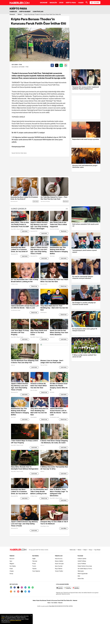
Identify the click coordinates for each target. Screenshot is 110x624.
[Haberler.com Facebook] (14, 587)
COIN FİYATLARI (38, 11)
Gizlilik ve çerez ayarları (43, 606)
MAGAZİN (53, 3)
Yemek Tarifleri (59, 571)
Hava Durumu (58, 558)
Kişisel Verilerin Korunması (85, 566)
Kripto (11, 568)
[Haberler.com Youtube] (18, 591)
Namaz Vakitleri (59, 561)
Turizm (34, 566)
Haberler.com (58, 555)
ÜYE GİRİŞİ (96, 2)
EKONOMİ (43, 3)
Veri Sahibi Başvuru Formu (85, 568)
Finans (34, 563)
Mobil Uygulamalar (83, 573)
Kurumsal (80, 555)
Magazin (12, 563)
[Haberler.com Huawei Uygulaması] (76, 588)
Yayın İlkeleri (97, 549)
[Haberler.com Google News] (11, 587)
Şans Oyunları (58, 566)
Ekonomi (12, 558)
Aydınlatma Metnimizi (15, 620)
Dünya (11, 573)
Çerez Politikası (82, 563)
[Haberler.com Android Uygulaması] (68, 588)
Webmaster (81, 571)
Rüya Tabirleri (58, 568)
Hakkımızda (72, 549)
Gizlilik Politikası (82, 561)
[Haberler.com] (18, 550)
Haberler (12, 555)
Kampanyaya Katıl (18, 146)
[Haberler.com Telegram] (25, 591)
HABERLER (13, 11)
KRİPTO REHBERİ (24, 11)
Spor (11, 561)
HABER (81, 3)
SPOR (61, 3)
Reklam (79, 549)
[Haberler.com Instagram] (21, 587)
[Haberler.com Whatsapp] (29, 587)
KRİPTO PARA (71, 3)
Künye (90, 549)
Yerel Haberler (36, 571)
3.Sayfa (11, 571)
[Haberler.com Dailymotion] (29, 591)
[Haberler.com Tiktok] (21, 591)
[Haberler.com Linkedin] (25, 587)
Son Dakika (13, 566)
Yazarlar (34, 568)
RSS (79, 576)
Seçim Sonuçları (59, 563)
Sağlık (33, 558)
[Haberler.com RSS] (11, 591)
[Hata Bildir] (52, 606)
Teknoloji (34, 561)
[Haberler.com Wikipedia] (14, 591)
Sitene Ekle (81, 578)
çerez (2, 617)
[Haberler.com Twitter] (18, 587)
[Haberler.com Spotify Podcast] (32, 587)
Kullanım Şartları (82, 558)
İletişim (85, 549)
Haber (49, 602)
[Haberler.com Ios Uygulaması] (59, 588)
